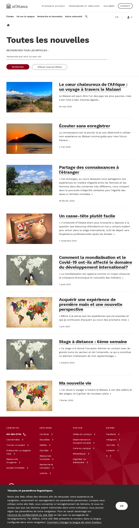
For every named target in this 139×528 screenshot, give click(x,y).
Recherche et (46, 466)
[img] (17, 6)
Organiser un (79, 461)
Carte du (82, 448)
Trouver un (15, 445)
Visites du (82, 434)
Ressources (12, 461)
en (117, 17)
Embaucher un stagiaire (18, 452)
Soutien (15, 468)
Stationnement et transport (82, 441)
